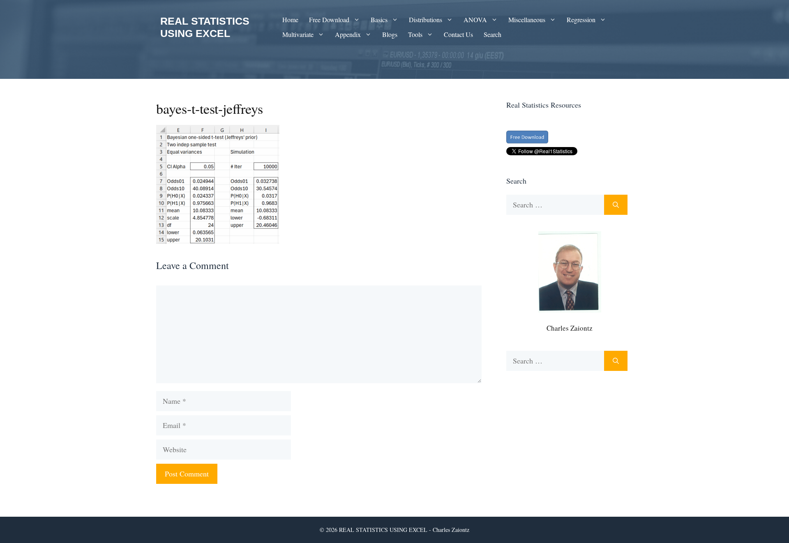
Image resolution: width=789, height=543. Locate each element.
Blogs (389, 34)
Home (290, 19)
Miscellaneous (526, 19)
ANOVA (475, 19)
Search (492, 34)
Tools (415, 34)
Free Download (329, 19)
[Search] (616, 205)
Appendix (348, 34)
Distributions (425, 19)
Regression (581, 19)
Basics (379, 19)
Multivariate (298, 34)
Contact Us (458, 34)
